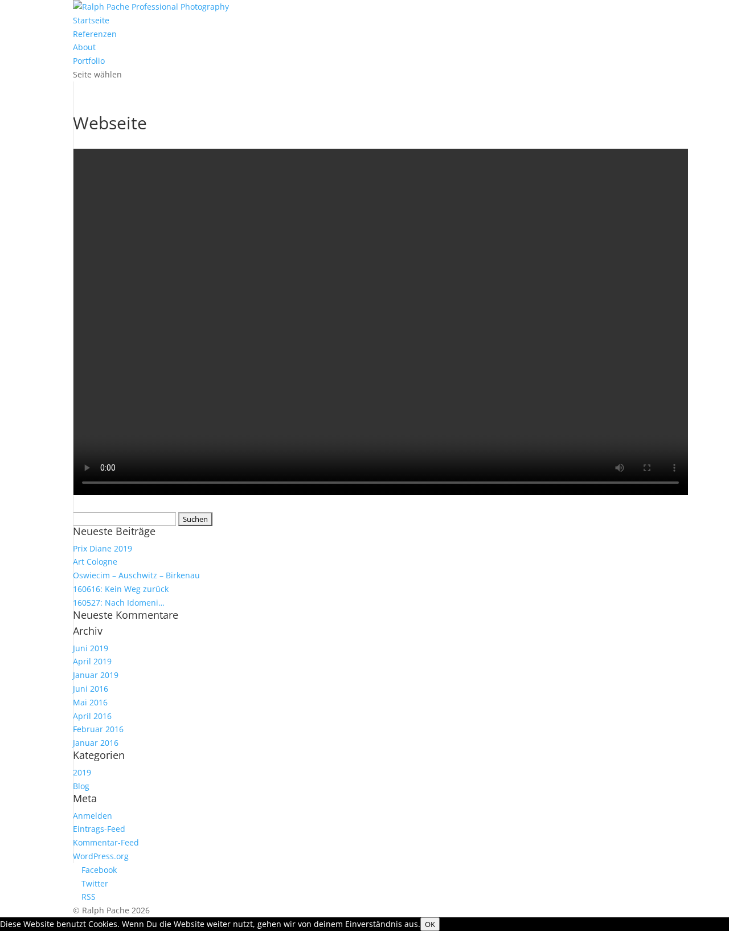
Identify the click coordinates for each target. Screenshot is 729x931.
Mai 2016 (90, 702)
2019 (82, 772)
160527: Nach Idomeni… (119, 602)
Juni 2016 (90, 688)
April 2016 (92, 715)
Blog (81, 786)
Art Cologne (95, 561)
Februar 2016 (98, 729)
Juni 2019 (90, 648)
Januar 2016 (95, 742)
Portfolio (89, 60)
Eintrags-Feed (99, 828)
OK (430, 924)
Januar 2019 (95, 674)
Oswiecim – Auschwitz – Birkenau (136, 575)
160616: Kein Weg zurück (121, 588)
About (84, 47)
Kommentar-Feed (106, 842)
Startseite (91, 20)
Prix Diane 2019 (102, 548)
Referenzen (95, 33)
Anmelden (92, 815)
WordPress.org (101, 856)
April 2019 (92, 661)
